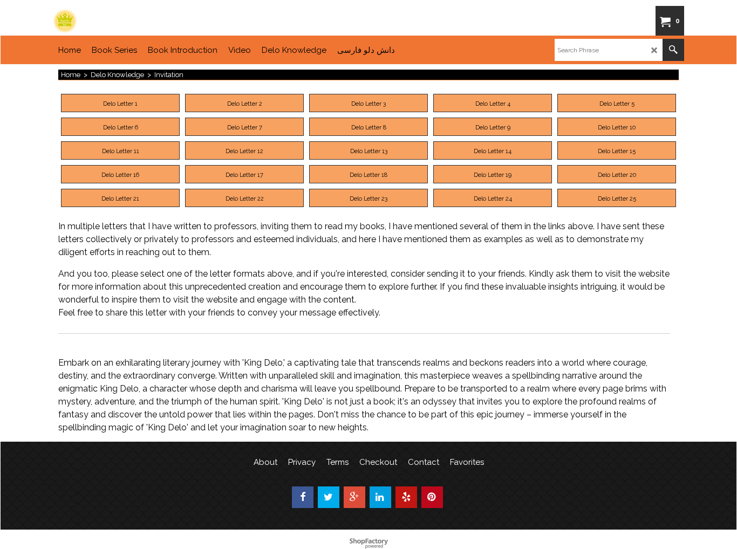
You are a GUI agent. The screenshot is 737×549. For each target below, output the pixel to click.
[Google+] (354, 497)
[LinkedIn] (380, 497)
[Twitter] (328, 497)
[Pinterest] (432, 497)
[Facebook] (302, 497)
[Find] (673, 50)
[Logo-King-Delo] (134, 21)
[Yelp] (406, 497)
